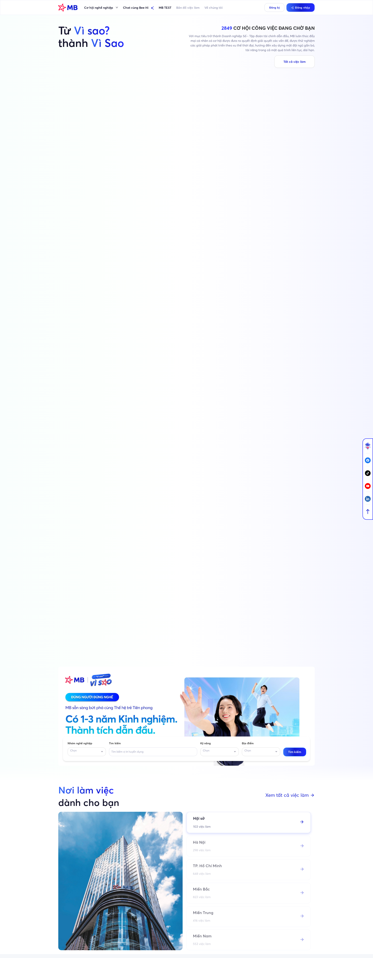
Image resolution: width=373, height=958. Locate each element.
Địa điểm (248, 743)
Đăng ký (274, 7)
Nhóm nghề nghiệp (80, 743)
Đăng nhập (302, 7)
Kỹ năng (205, 743)
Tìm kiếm (115, 743)
